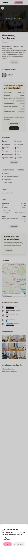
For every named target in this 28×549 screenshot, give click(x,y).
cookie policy (7, 539)
